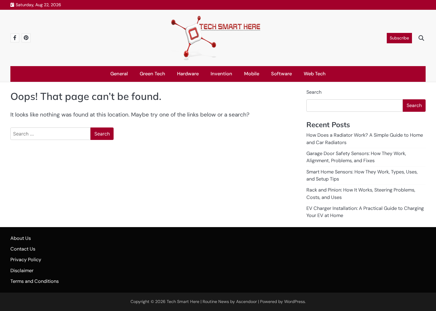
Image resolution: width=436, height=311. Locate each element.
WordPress (294, 301)
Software (281, 74)
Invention (221, 74)
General (119, 74)
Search (314, 92)
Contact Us (22, 249)
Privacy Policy (25, 259)
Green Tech (152, 74)
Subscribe (399, 38)
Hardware (188, 74)
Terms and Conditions (34, 281)
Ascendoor (246, 301)
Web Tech (315, 74)
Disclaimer (22, 270)
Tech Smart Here (183, 301)
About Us (20, 238)
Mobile (251, 74)
